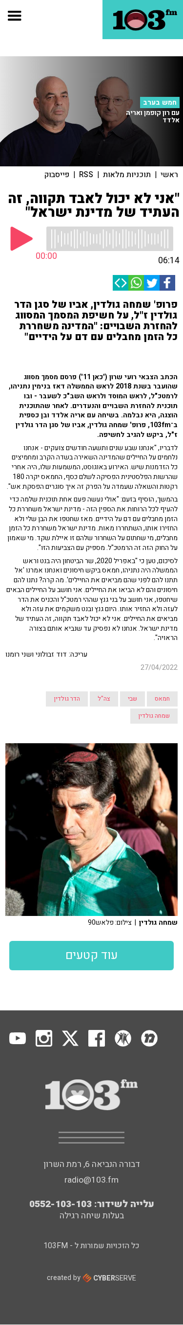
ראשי (169, 174)
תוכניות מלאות (127, 174)
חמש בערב (160, 102)
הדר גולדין (67, 698)
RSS (86, 174)
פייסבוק (56, 174)
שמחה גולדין (154, 715)
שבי (132, 698)
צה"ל (104, 698)
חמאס (162, 698)
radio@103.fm (91, 1180)
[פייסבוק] (167, 283)
